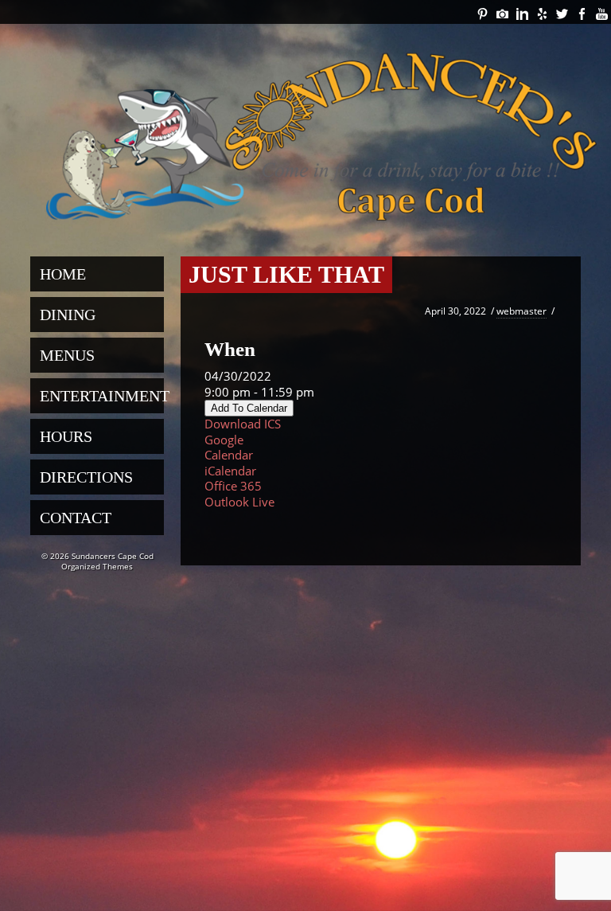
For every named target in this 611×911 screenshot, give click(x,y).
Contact (75, 517)
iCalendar (230, 471)
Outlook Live (239, 502)
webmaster (521, 311)
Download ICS (242, 424)
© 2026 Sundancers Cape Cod (97, 555)
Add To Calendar (249, 408)
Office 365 (233, 486)
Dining (67, 314)
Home (63, 274)
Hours (66, 436)
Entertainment (102, 396)
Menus (67, 355)
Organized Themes (97, 566)
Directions (86, 477)
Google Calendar (228, 447)
